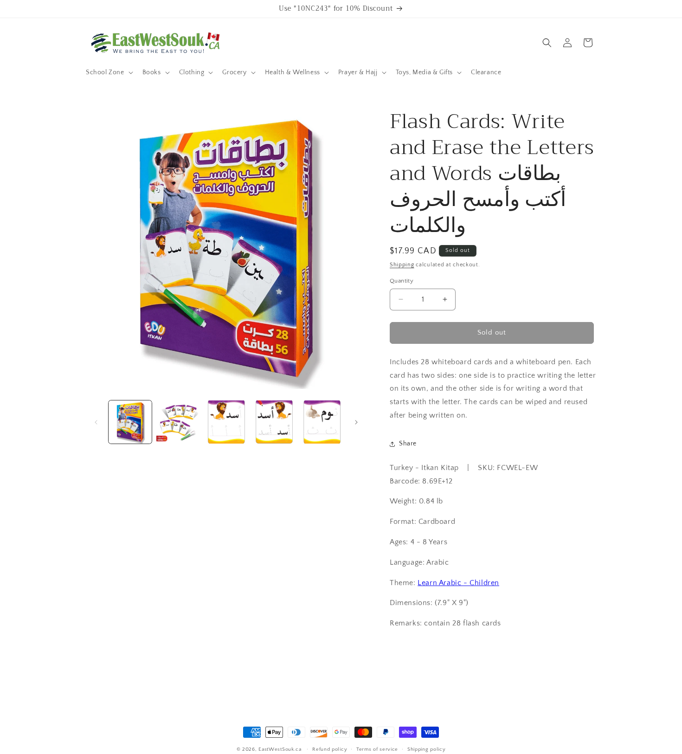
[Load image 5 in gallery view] (322, 422)
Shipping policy (426, 749)
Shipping (402, 265)
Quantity (401, 280)
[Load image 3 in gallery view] (226, 422)
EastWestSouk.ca (280, 749)
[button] (108, 72)
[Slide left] (96, 422)
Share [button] (408, 443)
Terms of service (377, 749)
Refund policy (329, 749)
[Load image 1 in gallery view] (130, 422)
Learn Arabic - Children (458, 583)
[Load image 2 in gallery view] (177, 422)
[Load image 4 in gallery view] (274, 422)
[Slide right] (356, 422)
